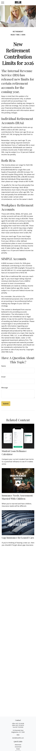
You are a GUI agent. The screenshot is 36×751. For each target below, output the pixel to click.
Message (4, 388)
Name (3, 366)
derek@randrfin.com (18, 738)
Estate (18, 749)
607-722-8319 (20, 725)
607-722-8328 (20, 723)
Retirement (18, 745)
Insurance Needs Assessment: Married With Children (17, 497)
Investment (18, 747)
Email (3, 377)
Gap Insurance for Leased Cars (18, 537)
